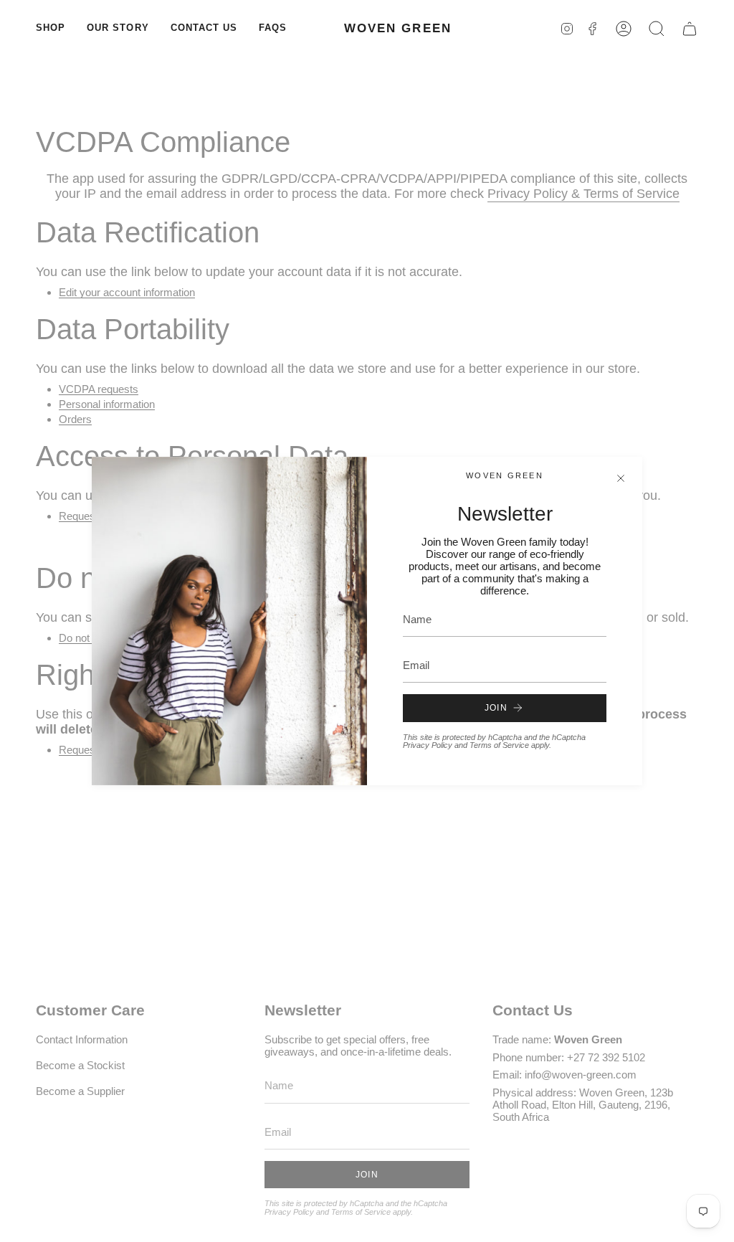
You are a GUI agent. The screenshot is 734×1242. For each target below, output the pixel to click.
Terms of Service (499, 745)
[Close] (621, 478)
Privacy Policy (427, 745)
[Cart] (689, 28)
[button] (50, 28)
